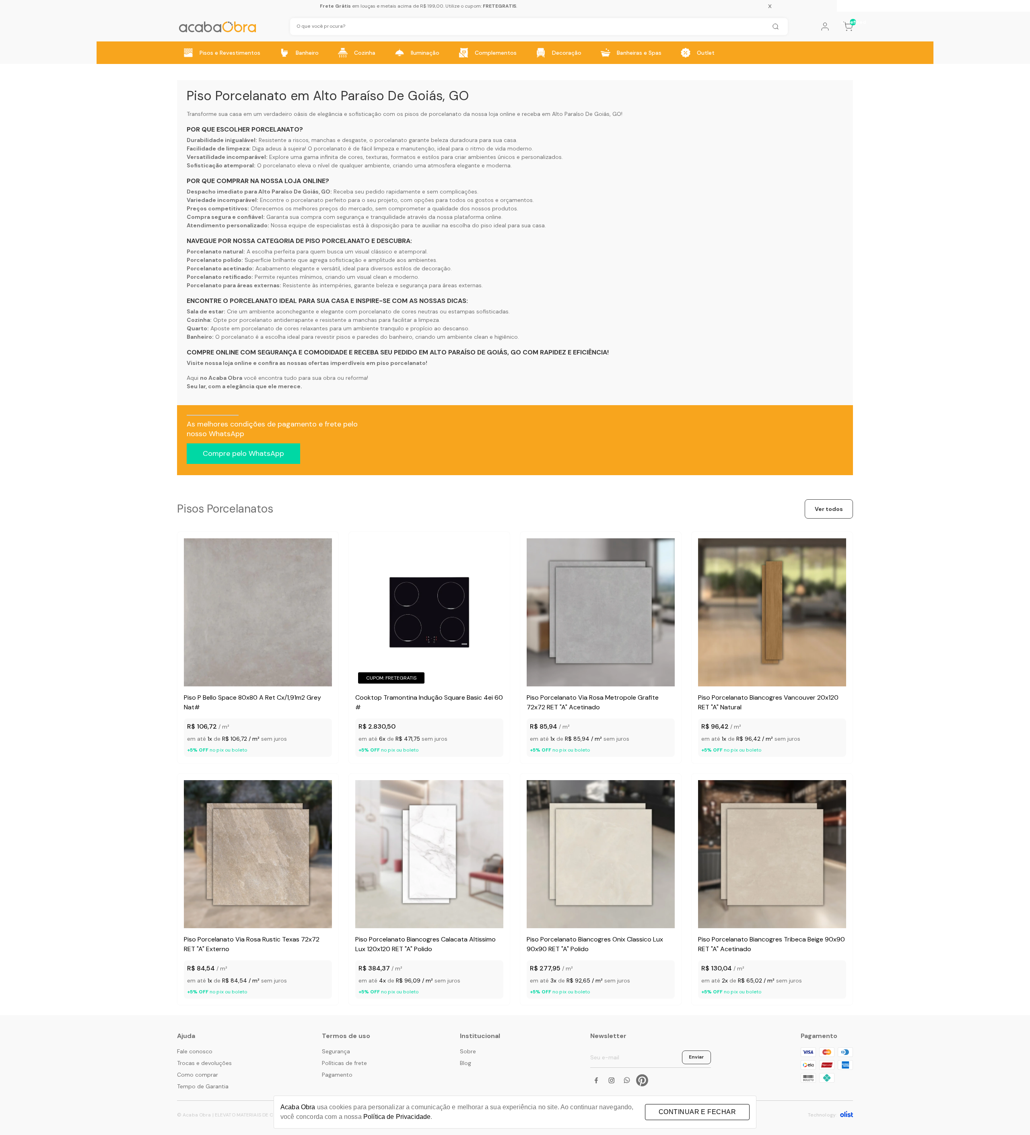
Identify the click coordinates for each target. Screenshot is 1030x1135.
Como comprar (197, 1074)
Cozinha (364, 52)
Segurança (336, 1051)
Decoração (566, 52)
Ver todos (829, 509)
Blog (465, 1063)
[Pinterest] (642, 1080)
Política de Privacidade (397, 1116)
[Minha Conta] (825, 26)
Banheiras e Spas (639, 52)
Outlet (706, 52)
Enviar (696, 1057)
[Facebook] (596, 1080)
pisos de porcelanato (433, 113)
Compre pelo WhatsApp (243, 453)
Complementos (496, 52)
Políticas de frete (344, 1063)
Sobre (468, 1051)
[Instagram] (612, 1080)
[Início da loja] (217, 26)
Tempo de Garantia (203, 1086)
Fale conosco (194, 1051)
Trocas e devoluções (204, 1063)
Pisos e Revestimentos (230, 52)
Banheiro (307, 52)
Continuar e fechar (697, 1111)
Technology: (822, 1115)
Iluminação (425, 52)
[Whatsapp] (627, 1080)
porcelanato (391, 140)
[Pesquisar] (775, 27)
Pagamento (337, 1074)
